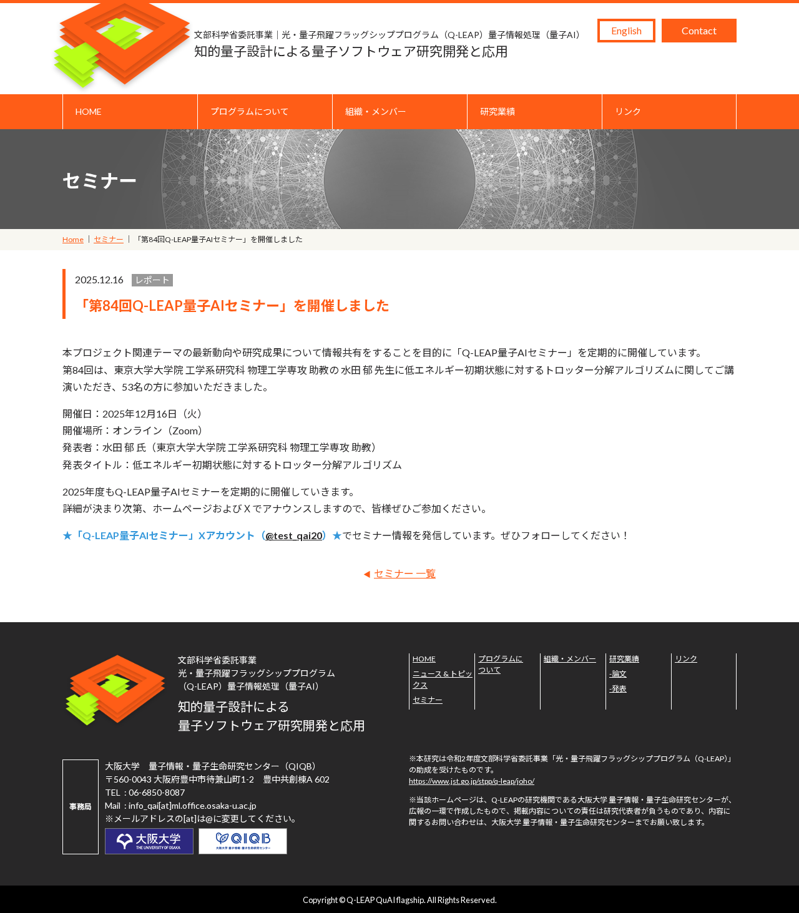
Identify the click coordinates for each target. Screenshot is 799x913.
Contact (699, 30)
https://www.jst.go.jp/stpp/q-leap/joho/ (471, 781)
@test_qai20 (293, 535)
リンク (628, 111)
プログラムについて (249, 111)
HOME (89, 111)
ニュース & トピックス (443, 679)
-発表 (618, 688)
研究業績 (497, 111)
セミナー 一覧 (405, 573)
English (626, 30)
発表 (489, 172)
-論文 (618, 673)
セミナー (428, 700)
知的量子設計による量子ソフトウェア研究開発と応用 (389, 44)
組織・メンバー (375, 111)
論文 (489, 143)
